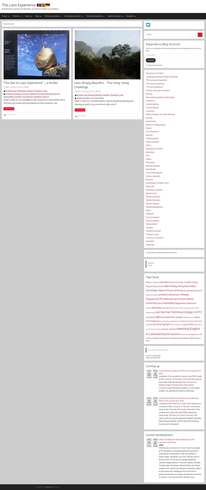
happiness (180, 303)
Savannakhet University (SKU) (157, 183)
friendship (169, 303)
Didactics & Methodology (155, 125)
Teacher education (153, 197)
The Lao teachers (152, 221)
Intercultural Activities (154, 149)
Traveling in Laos (40, 91)
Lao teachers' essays (171, 317)
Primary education (52, 16)
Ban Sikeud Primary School (168, 290)
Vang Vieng (99, 98)
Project (4, 16)
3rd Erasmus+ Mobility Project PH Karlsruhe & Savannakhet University (178, 385)
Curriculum (150, 111)
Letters (148, 159)
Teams (27, 16)
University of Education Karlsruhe (177, 379)
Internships (150, 152)
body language (188, 291)
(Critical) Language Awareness (158, 90)
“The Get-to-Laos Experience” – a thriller (30, 83)
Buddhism (198, 291)
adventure (9, 94)
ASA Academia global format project (160, 97)
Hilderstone (191, 303)
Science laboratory (176, 324)
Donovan (48, 487)
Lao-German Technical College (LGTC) (178, 312)
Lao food (150, 317)
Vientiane (149, 338)
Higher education (114, 16)
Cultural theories (152, 108)
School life (150, 186)
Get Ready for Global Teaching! (181, 415)
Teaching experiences (154, 207)
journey (156, 307)
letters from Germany (164, 321)
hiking (87, 98)
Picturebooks (151, 169)
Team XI (46, 97)
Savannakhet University (179, 376)
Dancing (149, 118)
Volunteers (150, 241)
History (148, 145)
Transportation (151, 224)
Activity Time (174, 282)
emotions (17, 94)
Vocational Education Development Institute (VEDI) (173, 338)
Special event (151, 193)
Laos (14, 91)
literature (184, 321)
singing (185, 324)
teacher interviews (170, 329)
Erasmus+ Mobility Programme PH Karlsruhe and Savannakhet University (170, 299)
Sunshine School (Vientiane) (154, 329)
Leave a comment (11, 114)
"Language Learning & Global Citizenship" (162, 77)
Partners (16, 16)
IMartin (26, 87)
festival (160, 303)
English (149, 128)
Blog (37, 16)
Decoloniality (151, 121)
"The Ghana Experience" (155, 84)
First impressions (152, 132)
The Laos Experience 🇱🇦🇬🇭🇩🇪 (26, 5)
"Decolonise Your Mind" (155, 73)
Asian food (183, 282)
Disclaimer (151, 263)
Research (130, 16)
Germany (149, 135)
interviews (149, 308)
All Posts (8, 91)
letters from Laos (175, 321)
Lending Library (188, 317)
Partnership (21, 91)
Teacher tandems (152, 204)
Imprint (150, 265)
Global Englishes (152, 138)
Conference (150, 101)
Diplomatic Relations (152, 295)
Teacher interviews (153, 200)
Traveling (29, 91)
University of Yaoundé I (181, 407)
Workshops (150, 245)
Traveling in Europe (153, 231)
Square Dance (197, 324)
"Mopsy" (149, 282)
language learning (168, 308)
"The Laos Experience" (154, 87)
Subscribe (151, 60)
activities (163, 282)
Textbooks (150, 214)
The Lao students (152, 217)
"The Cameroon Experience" (156, 80)
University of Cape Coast (181, 404)
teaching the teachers (168, 334)
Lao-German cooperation (32, 97)
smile (190, 324)
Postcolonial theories (154, 173)
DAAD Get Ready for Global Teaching (160, 114)
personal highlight (161, 324)
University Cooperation (155, 238)
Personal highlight (95, 95)
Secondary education (72, 16)
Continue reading (9, 108)
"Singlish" (155, 282)
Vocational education (94, 16)
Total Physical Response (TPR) (191, 334)
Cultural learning (152, 104)
